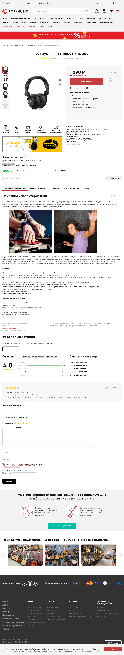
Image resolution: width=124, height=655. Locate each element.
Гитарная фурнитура (55, 18)
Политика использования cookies (88, 651)
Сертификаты (33, 616)
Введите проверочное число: (14, 470)
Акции (5, 605)
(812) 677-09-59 (44, 3)
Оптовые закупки (10, 618)
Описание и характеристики (15, 188)
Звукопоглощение (106, 22)
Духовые (67, 22)
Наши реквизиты (102, 616)
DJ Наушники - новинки (78, 375)
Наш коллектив (33, 610)
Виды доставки (73, 607)
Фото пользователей (71, 188)
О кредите (50, 613)
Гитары (4, 18)
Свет (24, 22)
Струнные (5, 22)
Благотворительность (36, 622)
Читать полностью (8, 164)
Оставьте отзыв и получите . (39, 356)
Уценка (32, 26)
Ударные (33, 22)
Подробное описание (73, 144)
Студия (16, 22)
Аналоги (56, 188)
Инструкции (8, 615)
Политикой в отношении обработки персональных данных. (22, 466)
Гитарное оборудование (20, 18)
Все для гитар (39, 18)
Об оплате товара (53, 607)
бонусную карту (82, 75)
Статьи (50, 26)
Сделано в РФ (7, 26)
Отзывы (86, 188)
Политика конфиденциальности (108, 613)
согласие (12, 464)
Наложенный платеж (54, 616)
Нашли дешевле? (112, 72)
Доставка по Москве (75, 613)
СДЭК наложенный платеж (56, 619)
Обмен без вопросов (104, 610)
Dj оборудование (105, 18)
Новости (6, 601)
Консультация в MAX (62, 526)
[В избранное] (110, 81)
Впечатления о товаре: (12, 427)
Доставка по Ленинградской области (81, 616)
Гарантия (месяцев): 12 (10, 328)
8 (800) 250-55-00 (27, 3)
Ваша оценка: (8, 423)
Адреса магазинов (34, 613)
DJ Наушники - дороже (77, 369)
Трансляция (91, 22)
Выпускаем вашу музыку (13, 622)
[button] (4, 555)
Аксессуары (78, 22)
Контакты (31, 625)
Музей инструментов (12, 625)
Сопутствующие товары (39, 188)
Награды (31, 619)
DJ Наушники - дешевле (78, 365)
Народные (44, 22)
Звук (81, 18)
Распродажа (20, 26)
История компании (34, 607)
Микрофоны (91, 18)
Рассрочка (50, 610)
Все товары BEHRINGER (78, 372)
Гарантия (100, 607)
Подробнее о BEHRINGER (78, 362)
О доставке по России (75, 610)
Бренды (41, 26)
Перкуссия (56, 22)
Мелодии (6, 612)
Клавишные (71, 18)
